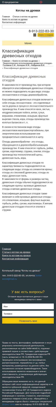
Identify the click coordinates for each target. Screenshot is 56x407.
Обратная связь (10, 6)
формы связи (8, 404)
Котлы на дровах (28, 10)
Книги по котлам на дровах (15, 19)
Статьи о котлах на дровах (25, 16)
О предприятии (10, 2)
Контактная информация (14, 22)
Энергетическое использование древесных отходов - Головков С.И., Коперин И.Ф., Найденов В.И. (28, 64)
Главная (6, 16)
